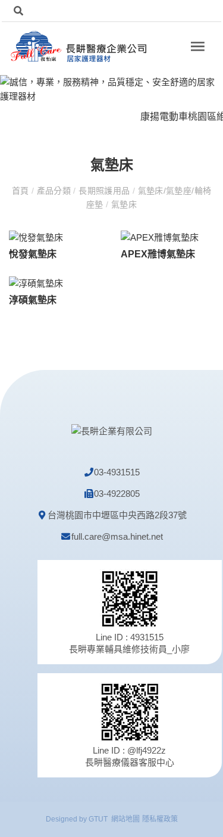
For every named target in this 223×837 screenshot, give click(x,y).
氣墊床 (123, 204)
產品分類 (53, 190)
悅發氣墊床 (32, 254)
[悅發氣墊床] (36, 237)
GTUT (98, 819)
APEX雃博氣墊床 (158, 254)
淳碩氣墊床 (32, 300)
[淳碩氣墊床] (36, 283)
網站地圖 (125, 819)
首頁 (22, 190)
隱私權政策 (160, 819)
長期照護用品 (104, 190)
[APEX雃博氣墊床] (160, 237)
